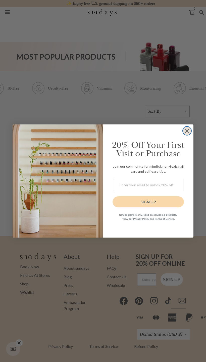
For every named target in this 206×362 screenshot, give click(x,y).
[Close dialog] (187, 130)
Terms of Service (164, 218)
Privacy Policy (141, 218)
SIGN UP (148, 201)
